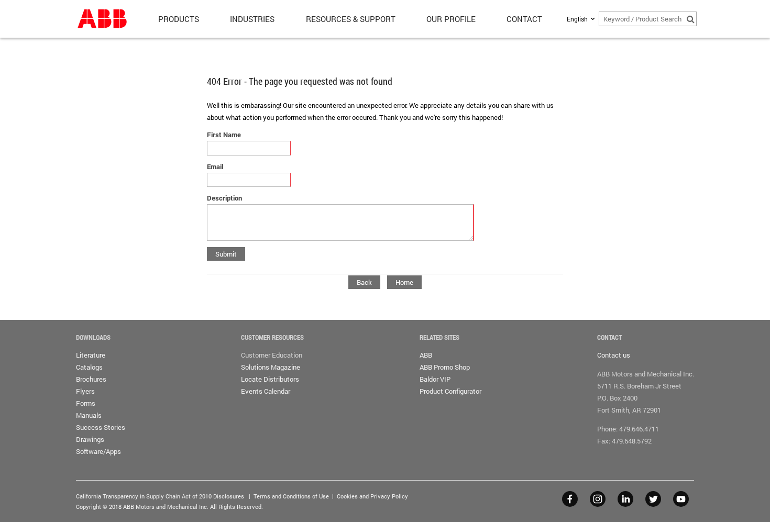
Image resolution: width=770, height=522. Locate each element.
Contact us (613, 355)
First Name (224, 134)
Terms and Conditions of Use (291, 496)
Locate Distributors (270, 379)
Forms (85, 403)
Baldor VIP (435, 379)
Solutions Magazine (270, 367)
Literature (90, 355)
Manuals (89, 415)
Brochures (91, 379)
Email (215, 166)
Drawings (90, 439)
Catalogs (89, 367)
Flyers (85, 391)
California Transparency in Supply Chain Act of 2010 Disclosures (160, 496)
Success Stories (100, 427)
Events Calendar (265, 391)
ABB (426, 355)
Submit (226, 254)
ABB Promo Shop (445, 367)
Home (404, 282)
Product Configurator (450, 391)
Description (224, 198)
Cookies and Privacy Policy (372, 496)
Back (364, 282)
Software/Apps (98, 451)
